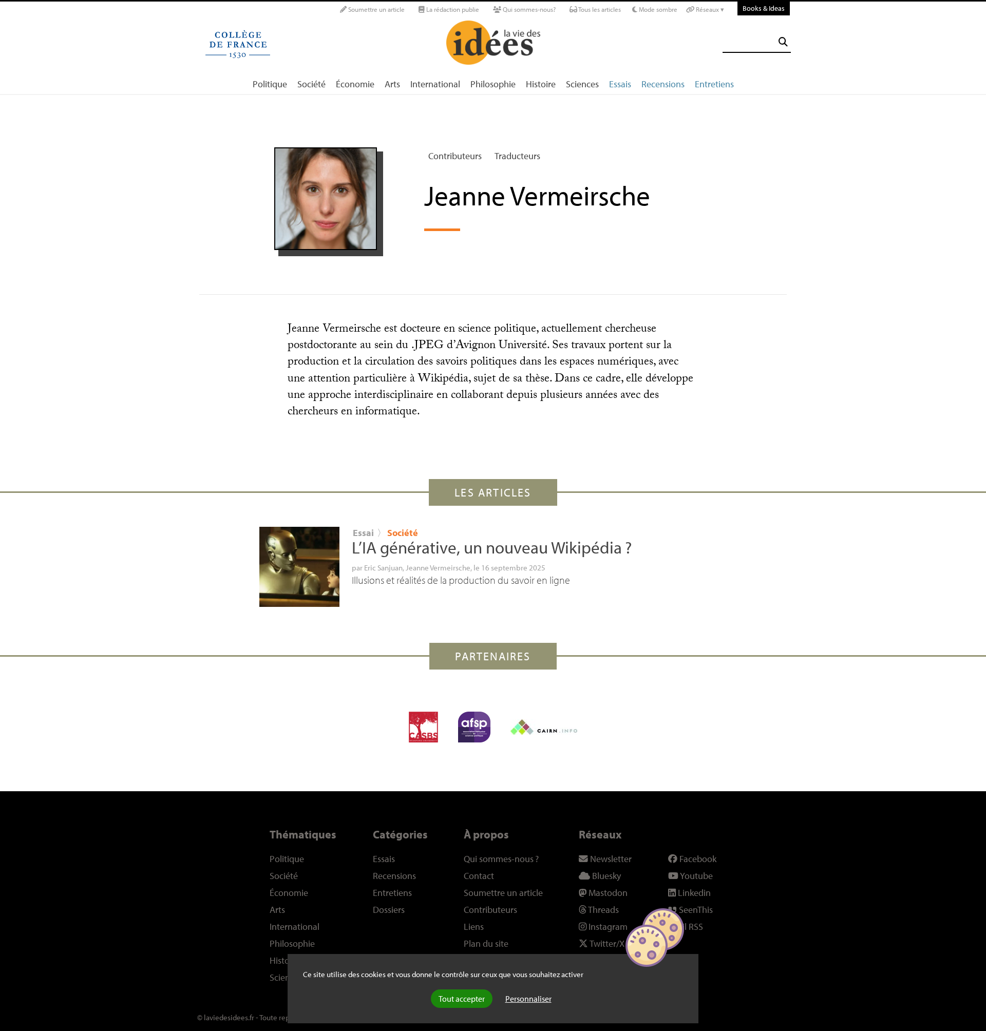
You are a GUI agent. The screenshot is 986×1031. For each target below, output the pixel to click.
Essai (363, 533)
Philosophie (493, 84)
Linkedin (693, 893)
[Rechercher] (783, 41)
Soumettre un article (376, 9)
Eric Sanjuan (383, 567)
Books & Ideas (764, 8)
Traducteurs (517, 156)
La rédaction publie (452, 9)
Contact (479, 876)
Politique (270, 84)
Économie (355, 84)
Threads (602, 909)
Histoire (541, 84)
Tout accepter (462, 999)
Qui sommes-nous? (528, 9)
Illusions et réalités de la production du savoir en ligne (461, 580)
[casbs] (423, 727)
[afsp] (474, 727)
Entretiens (714, 84)
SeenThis (695, 909)
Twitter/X (606, 943)
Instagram (607, 926)
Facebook (696, 859)
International (435, 84)
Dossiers (389, 909)
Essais (620, 84)
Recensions (663, 84)
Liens (474, 926)
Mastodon (607, 893)
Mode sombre (657, 9)
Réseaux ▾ (709, 9)
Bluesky (605, 876)
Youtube (695, 876)
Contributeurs (455, 156)
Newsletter (610, 859)
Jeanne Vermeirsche (438, 567)
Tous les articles (599, 9)
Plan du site (486, 943)
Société (311, 84)
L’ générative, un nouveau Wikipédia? (492, 547)
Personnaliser (528, 999)
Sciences (582, 84)
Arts (392, 84)
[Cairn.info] (543, 727)
